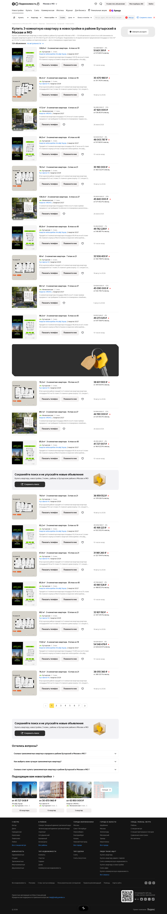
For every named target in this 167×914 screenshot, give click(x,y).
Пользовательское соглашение (69, 883)
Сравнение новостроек (139, 835)
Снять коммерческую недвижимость (113, 861)
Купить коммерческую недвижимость (114, 871)
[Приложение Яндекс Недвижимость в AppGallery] (149, 899)
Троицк (102, 838)
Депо (14, 828)
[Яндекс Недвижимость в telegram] (153, 883)
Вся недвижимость (19, 883)
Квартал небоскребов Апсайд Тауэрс (53, 54)
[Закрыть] (154, 17)
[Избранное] (96, 4)
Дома (41, 865)
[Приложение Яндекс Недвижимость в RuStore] (153, 899)
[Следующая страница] (85, 706)
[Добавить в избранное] (82, 65)
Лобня (14, 842)
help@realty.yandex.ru (57, 897)
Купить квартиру (106, 855)
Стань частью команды (46, 883)
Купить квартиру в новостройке (112, 865)
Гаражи (41, 861)
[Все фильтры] (14, 17)
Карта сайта (117, 883)
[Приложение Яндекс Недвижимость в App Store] (141, 899)
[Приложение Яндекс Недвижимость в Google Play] (145, 899)
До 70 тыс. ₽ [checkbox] (52, 364)
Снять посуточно (80, 858)
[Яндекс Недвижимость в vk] (146, 883)
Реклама (32, 883)
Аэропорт (42, 832)
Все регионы (135, 838)
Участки (41, 858)
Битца (14, 825)
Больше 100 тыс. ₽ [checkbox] (24, 370)
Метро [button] (131, 18)
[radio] (56, 705)
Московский (104, 835)
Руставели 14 (44, 84)
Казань (76, 838)
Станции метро (136, 828)
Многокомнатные (18, 865)
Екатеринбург (79, 835)
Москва (76, 825)
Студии (14, 858)
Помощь (107, 883)
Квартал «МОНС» (45, 113)
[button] (101, 4)
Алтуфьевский (44, 835)
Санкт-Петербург (80, 828)
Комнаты (42, 855)
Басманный (43, 838)
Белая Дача (43, 842)
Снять (76, 855)
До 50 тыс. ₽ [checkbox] (37, 364)
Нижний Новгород (80, 842)
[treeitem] (18, 10)
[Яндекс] (151, 909)
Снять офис (104, 868)
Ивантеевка (104, 842)
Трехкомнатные (18, 861)
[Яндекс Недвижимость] (26, 3)
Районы (133, 825)
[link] (151, 4)
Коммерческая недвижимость (50, 868)
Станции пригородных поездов (142, 832)
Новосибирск (78, 832)
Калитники (16, 835)
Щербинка (104, 825)
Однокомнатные (18, 855)
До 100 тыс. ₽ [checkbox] (67, 364)
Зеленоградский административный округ (54, 828)
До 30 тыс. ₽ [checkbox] (22, 364)
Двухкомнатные (18, 868)
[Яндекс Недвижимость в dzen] (149, 883)
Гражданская (16, 832)
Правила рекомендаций (92, 883)
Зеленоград (104, 832)
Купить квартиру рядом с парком (112, 858)
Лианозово (16, 838)
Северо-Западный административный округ (55, 825)
